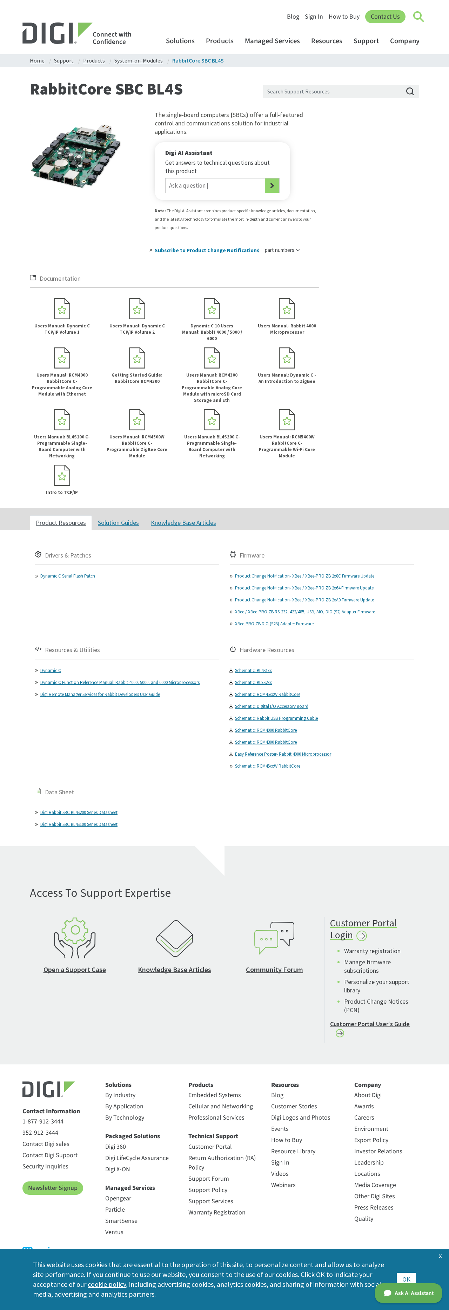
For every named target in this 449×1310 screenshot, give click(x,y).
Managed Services (272, 41)
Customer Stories (294, 1106)
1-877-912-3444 (42, 1121)
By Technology (124, 1117)
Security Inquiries (45, 1166)
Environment (371, 1129)
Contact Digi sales (45, 1144)
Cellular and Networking (220, 1106)
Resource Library (293, 1151)
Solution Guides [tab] (118, 523)
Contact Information (51, 1111)
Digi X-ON (117, 1169)
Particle (115, 1209)
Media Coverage (375, 1185)
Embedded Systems (214, 1095)
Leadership (369, 1162)
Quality (363, 1218)
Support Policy (207, 1190)
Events (280, 1129)
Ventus (114, 1232)
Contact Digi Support (50, 1155)
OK (406, 1279)
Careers (364, 1117)
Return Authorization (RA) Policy (222, 1163)
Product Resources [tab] (61, 523)
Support (366, 41)
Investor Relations (378, 1151)
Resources (326, 41)
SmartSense (121, 1221)
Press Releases (374, 1207)
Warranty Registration (217, 1212)
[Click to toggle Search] (419, 17)
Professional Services (216, 1117)
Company (405, 41)
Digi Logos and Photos (300, 1117)
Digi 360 (115, 1146)
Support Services (210, 1201)
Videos (280, 1173)
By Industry (120, 1095)
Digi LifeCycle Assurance (137, 1158)
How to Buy (344, 16)
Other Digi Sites (374, 1196)
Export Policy (371, 1140)
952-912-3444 (40, 1132)
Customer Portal (210, 1146)
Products (220, 41)
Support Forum (208, 1178)
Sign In (314, 16)
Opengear (118, 1198)
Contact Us (385, 16)
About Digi (368, 1095)
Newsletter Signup (53, 1188)
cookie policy (107, 1284)
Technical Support (213, 1136)
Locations (367, 1173)
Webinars (283, 1185)
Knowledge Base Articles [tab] (183, 523)
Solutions (180, 41)
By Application (124, 1106)
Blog (293, 16)
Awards (364, 1106)
